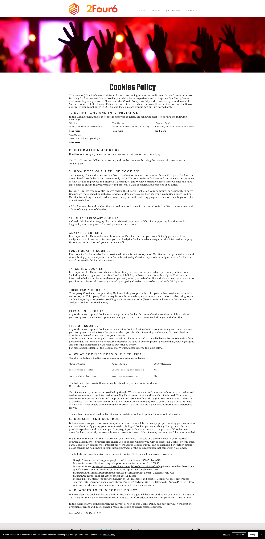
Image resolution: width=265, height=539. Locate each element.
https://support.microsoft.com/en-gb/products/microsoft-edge (127, 466)
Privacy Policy (109, 534)
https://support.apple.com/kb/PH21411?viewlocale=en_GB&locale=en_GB (132, 472)
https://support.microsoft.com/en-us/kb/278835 (132, 463)
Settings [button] (226, 534)
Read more (74, 131)
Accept (253, 534)
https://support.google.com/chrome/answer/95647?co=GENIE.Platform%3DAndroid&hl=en (135, 482)
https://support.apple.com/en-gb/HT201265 (111, 475)
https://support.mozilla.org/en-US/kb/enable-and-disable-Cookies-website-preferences (140, 478)
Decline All (239, 534)
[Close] (261, 534)
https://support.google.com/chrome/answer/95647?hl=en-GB (126, 460)
